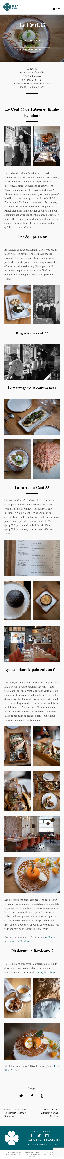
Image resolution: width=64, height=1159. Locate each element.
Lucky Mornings (46, 972)
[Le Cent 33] (21, 1096)
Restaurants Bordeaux (32, 50)
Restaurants (32, 41)
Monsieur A (43, 1154)
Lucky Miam (11, 1138)
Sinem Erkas (19, 1154)
